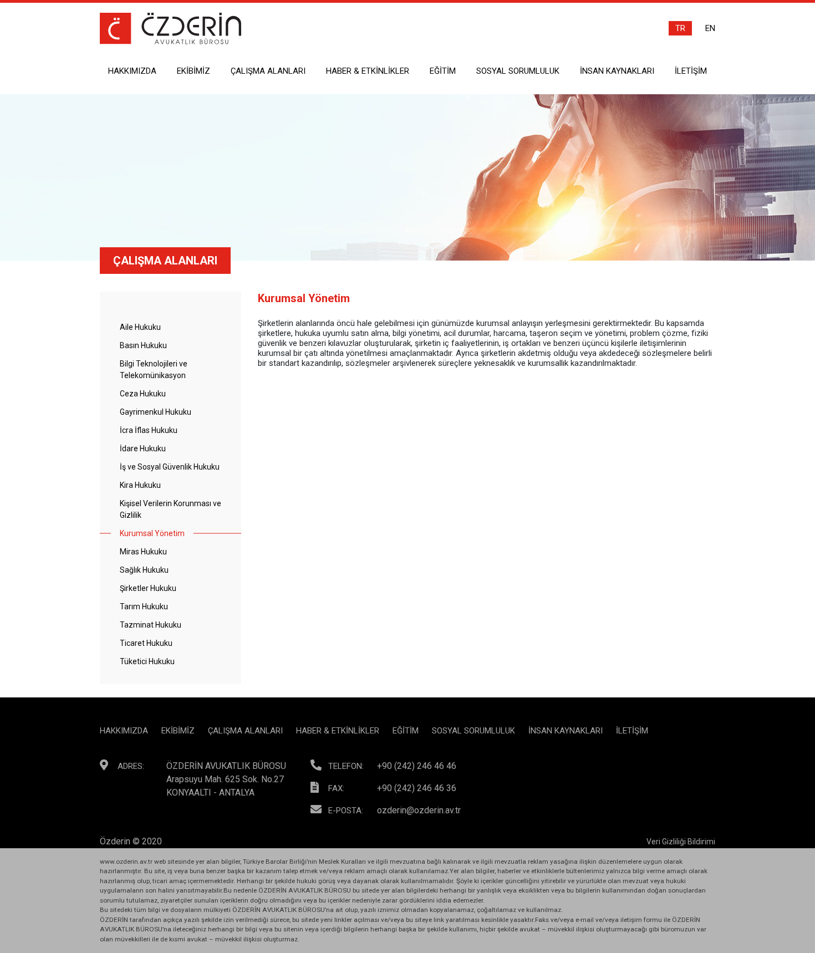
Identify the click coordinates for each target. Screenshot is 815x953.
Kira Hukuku (140, 485)
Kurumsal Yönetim (152, 533)
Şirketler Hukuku (148, 588)
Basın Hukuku (143, 345)
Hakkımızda (132, 71)
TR (680, 28)
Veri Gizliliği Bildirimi (680, 841)
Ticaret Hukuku (146, 643)
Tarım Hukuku (144, 606)
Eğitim (443, 71)
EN (710, 28)
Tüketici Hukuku (147, 661)
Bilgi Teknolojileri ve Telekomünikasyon (153, 369)
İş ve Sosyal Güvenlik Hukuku (170, 466)
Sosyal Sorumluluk (517, 71)
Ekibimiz (193, 71)
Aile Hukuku (140, 327)
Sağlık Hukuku (144, 569)
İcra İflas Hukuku (148, 430)
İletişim (691, 71)
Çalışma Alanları (268, 71)
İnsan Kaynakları (617, 71)
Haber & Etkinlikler (367, 71)
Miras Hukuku (143, 551)
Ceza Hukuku (143, 393)
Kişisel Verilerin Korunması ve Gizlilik (170, 509)
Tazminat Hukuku (150, 624)
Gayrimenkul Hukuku (155, 411)
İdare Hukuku (143, 448)
